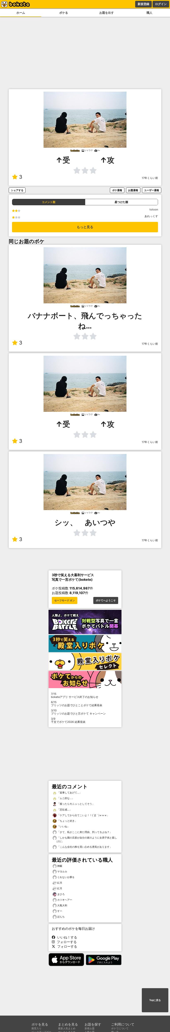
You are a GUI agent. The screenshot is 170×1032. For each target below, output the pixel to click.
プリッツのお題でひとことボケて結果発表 (76, 704)
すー (59, 911)
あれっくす (151, 216)
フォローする (66, 942)
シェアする (17, 190)
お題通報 (133, 190)
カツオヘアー (64, 899)
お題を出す (106, 12)
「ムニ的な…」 (65, 798)
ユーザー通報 (151, 190)
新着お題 (90, 1028)
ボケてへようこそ (106, 600)
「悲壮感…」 (64, 809)
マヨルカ (62, 871)
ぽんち (61, 916)
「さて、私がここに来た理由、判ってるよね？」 (84, 832)
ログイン (161, 4)
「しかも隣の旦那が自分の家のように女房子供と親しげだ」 (87, 839)
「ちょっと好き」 (67, 820)
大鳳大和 (62, 905)
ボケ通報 (117, 190)
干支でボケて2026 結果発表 (68, 720)
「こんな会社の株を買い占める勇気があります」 (84, 846)
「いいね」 (63, 826)
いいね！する (66, 937)
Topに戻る (155, 1000)
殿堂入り (36, 1028)
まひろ (61, 894)
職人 (149, 12)
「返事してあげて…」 (69, 792)
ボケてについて (120, 1028)
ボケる (63, 12)
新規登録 (143, 4)
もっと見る (85, 227)
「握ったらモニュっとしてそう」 (76, 803)
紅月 (59, 882)
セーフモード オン (64, 600)
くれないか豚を (66, 877)
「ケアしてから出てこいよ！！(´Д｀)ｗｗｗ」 (83, 815)
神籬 (59, 865)
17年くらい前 (150, 178)
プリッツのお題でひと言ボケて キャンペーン (78, 712)
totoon (153, 209)
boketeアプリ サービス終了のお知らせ (74, 695)
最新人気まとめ (66, 1028)
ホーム (20, 12)
